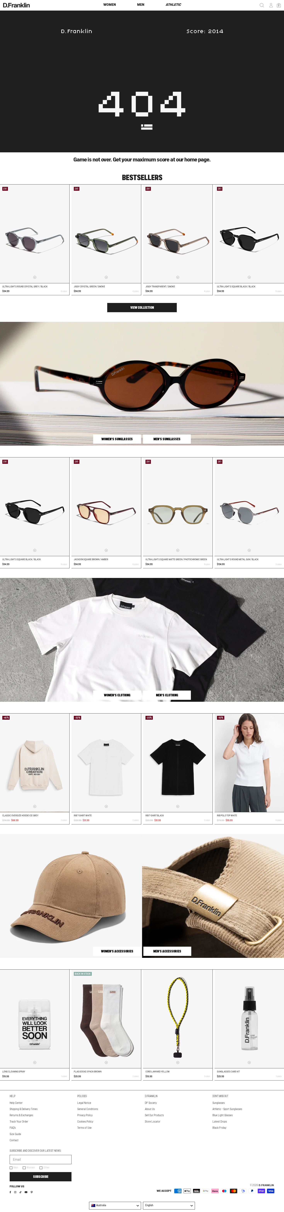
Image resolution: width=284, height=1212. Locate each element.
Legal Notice (84, 1103)
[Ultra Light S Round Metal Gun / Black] (249, 506)
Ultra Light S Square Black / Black (236, 286)
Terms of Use (84, 1128)
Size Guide (15, 1134)
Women (30, 1167)
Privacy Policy (85, 1115)
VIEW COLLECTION (142, 307)
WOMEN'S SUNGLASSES (117, 439)
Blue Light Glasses (223, 1115)
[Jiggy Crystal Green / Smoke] (106, 234)
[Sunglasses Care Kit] (249, 1019)
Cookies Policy (85, 1121)
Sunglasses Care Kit (228, 1071)
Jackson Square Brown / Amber (91, 559)
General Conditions (87, 1109)
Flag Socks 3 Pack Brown (87, 1071)
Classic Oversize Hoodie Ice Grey (20, 815)
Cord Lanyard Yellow (157, 1071)
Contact (14, 1140)
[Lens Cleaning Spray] (34, 1019)
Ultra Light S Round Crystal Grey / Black (25, 286)
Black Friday (219, 1128)
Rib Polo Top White (227, 815)
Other (46, 1167)
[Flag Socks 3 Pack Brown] (106, 1019)
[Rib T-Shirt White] (106, 763)
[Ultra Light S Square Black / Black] (249, 234)
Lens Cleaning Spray (13, 1071)
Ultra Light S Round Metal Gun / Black (237, 559)
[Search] (262, 5)
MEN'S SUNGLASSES (166, 439)
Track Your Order (19, 1121)
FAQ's (13, 1128)
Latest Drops (220, 1121)
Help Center (16, 1103)
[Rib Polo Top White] (249, 763)
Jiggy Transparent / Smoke (160, 286)
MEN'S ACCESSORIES (167, 951)
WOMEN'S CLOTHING (117, 695)
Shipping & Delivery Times (23, 1109)
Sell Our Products (154, 1115)
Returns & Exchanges (21, 1115)
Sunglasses (219, 1103)
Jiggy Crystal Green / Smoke (89, 286)
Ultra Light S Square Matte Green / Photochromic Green (176, 559)
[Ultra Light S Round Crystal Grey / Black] (34, 234)
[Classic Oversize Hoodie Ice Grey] (34, 763)
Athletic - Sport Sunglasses (227, 1109)
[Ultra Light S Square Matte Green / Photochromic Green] (178, 506)
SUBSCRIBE (40, 1176)
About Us (150, 1109)
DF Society (151, 1103)
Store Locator (152, 1121)
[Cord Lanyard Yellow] (178, 1019)
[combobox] (115, 1205)
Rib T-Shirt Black (154, 815)
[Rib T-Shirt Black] (178, 763)
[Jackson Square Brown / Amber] (106, 506)
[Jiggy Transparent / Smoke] (178, 234)
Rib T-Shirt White (83, 815)
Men (15, 1167)
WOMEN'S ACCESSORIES (117, 951)
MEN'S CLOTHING (167, 695)
